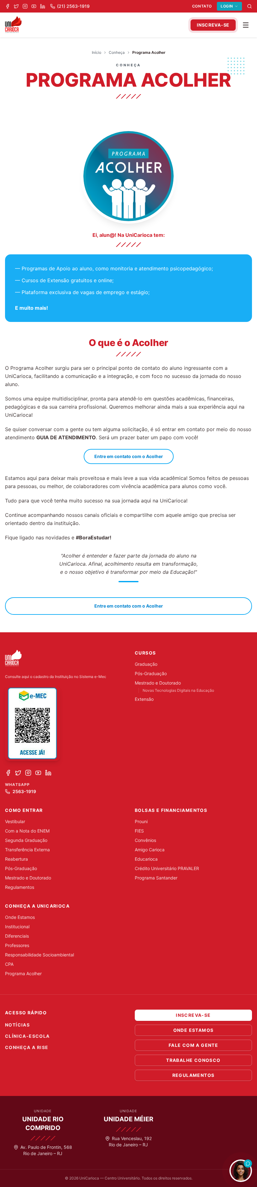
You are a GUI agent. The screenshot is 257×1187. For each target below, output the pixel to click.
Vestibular (15, 821)
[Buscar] (249, 6)
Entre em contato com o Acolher (128, 456)
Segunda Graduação (26, 840)
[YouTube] (33, 6)
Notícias (17, 1024)
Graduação (146, 664)
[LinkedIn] (42, 6)
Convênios (145, 840)
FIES (139, 830)
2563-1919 (24, 791)
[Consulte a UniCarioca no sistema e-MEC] (32, 723)
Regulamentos (19, 887)
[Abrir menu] (245, 25)
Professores (17, 945)
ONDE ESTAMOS (193, 1030)
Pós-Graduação (151, 673)
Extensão (144, 699)
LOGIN (227, 6)
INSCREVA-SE (213, 25)
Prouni (141, 821)
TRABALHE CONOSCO (193, 1060)
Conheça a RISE (27, 1047)
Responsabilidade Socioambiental (39, 954)
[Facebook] (7, 6)
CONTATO (202, 6)
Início (96, 52)
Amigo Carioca (150, 849)
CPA (9, 964)
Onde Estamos (20, 917)
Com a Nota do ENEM (27, 830)
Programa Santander (156, 877)
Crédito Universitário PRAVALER (167, 868)
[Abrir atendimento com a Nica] (241, 1171)
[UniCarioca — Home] (13, 25)
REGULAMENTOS (193, 1075)
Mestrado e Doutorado (158, 682)
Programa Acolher (23, 973)
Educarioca (146, 859)
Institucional (17, 926)
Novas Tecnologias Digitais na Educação (178, 690)
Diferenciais (17, 936)
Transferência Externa (27, 849)
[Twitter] (16, 6)
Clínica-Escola (27, 1036)
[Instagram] (25, 6)
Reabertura (16, 859)
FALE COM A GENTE (193, 1045)
